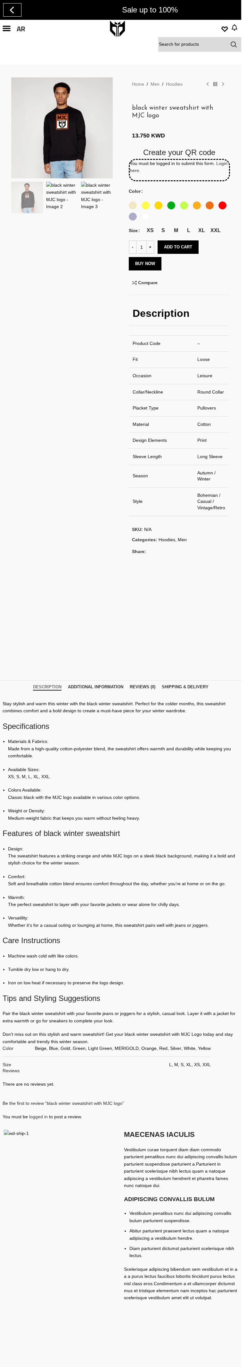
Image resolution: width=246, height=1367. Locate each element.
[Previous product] (207, 84)
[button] (6, 28)
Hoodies (174, 84)
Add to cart (178, 247)
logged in (38, 1116)
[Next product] (223, 84)
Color (135, 191)
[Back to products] (215, 84)
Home (138, 84)
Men (155, 84)
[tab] (47, 687)
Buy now (145, 263)
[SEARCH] (233, 44)
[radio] (133, 205)
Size (133, 230)
